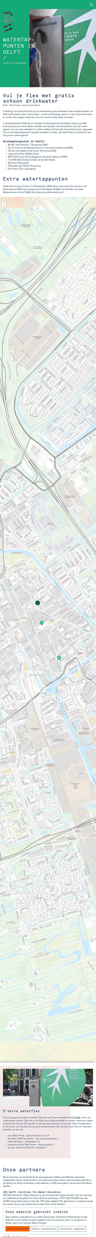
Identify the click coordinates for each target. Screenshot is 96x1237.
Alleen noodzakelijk (44, 1229)
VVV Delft (75, 1118)
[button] (59, 658)
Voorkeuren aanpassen (72, 1229)
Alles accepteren (17, 1229)
